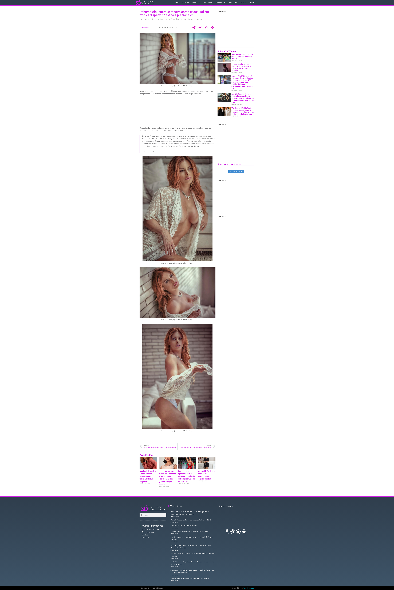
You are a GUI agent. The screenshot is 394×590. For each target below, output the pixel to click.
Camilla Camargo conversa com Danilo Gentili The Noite (190, 578)
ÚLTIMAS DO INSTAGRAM (230, 164)
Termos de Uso (148, 532)
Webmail (145, 538)
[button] (194, 27)
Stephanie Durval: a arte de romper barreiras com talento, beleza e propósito (148, 476)
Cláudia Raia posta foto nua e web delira (184, 526)
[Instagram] (227, 531)
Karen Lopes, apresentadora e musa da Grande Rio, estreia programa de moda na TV (186, 476)
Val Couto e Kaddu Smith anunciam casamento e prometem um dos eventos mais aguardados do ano (242, 111)
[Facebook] (232, 531)
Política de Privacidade (150, 529)
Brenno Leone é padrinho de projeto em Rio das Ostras (189, 531)
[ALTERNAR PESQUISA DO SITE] (257, 2)
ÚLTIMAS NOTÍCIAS (227, 51)
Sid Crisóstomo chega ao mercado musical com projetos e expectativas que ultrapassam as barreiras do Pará (242, 98)
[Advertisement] (177, 111)
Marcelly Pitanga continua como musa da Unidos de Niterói (242, 56)
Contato (145, 535)
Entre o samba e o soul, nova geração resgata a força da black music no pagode (241, 67)
